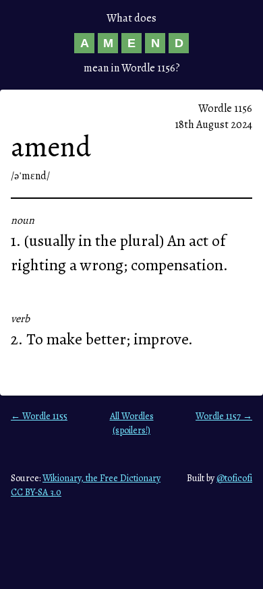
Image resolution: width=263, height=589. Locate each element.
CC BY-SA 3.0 (36, 492)
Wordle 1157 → (224, 416)
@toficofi (234, 478)
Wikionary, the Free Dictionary (101, 478)
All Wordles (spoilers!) (132, 423)
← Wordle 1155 (39, 416)
